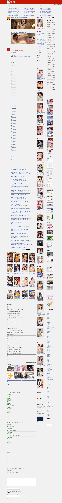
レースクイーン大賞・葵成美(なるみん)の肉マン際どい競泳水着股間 (41, 34)
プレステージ (48, 384)
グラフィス (48, 387)
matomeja (48, 206)
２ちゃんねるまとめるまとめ (50, 327)
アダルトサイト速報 (49, 328)
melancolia (48, 340)
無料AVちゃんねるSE (49, 290)
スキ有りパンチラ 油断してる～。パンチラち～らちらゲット (20, 216)
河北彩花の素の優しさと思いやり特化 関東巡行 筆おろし (41, 101)
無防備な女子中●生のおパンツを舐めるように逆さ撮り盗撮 (20, 170)
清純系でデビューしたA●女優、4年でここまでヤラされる (19, 172)
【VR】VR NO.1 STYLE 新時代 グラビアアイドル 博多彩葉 (32, 273)
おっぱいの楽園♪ (49, 367)
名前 (7, 487)
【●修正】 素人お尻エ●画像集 (15, 230)
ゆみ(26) (38, 263)
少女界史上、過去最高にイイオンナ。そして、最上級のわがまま (41, 135)
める (37, 246)
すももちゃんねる (49, 343)
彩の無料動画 (48, 366)
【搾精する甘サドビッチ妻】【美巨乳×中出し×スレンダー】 (41, 210)
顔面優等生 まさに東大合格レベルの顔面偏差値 (19, 17)
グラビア (39, 65)
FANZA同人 (48, 414)
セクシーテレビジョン (49, 355)
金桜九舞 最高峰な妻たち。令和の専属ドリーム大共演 (25, 273)
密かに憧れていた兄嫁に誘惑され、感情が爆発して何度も (32, 287)
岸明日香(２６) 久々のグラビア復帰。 (16, 191)
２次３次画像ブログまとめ (50, 321)
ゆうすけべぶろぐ (49, 278)
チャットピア (48, 404)
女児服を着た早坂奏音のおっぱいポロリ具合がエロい (41, 50)
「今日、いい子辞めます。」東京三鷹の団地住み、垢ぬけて (17, 273)
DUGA (47, 398)
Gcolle (47, 399)
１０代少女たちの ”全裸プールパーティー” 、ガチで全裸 (19, 186)
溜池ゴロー (48, 389)
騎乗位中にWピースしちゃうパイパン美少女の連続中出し (19, 234)
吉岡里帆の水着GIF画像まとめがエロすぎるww (18, 168)
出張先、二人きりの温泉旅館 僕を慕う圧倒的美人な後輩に (10, 262)
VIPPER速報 (48, 332)
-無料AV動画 (48, 373)
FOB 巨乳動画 (48, 380)
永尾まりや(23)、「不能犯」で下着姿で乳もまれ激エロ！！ (20, 229)
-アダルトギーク (49, 372)
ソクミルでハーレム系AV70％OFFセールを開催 (40, 48)
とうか (38, 221)
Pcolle (47, 400)
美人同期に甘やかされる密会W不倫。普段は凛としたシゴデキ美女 (41, 150)
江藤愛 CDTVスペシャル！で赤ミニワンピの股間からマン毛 (20, 236)
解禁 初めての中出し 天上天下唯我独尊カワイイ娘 (25, 262)
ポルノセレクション (49, 364)
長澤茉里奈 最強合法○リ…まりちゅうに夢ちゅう (18, 184)
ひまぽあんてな (48, 326)
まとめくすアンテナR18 (49, 329)
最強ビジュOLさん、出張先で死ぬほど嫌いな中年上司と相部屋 (41, 124)
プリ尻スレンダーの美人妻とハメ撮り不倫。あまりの (10, 287)
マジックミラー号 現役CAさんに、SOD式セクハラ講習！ (25, 299)
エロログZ (48, 342)
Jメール (47, 410)
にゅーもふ (48, 162)
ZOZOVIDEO (48, 376)
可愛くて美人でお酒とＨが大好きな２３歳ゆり (19, 32)
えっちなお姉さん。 (49, 228)
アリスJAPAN (48, 390)
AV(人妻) (39, 64)
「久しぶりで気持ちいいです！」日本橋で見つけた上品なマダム (41, 366)
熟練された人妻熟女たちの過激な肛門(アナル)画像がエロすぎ (20, 215)
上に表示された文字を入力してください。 (12, 494)
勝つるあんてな (48, 194)
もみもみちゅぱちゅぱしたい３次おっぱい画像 (18, 175)
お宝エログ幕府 (31, 501)
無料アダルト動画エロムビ (50, 379)
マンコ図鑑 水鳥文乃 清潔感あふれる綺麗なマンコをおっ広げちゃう (21, 241)
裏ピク (47, 351)
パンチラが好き (48, 341)
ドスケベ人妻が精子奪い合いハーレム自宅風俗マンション (41, 90)
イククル (48, 409)
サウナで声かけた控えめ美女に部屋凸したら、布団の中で (17, 287)
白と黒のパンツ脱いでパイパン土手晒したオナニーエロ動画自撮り (21, 176)
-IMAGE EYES (48, 381)
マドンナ (48, 391)
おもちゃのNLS (48, 415)
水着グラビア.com (49, 354)
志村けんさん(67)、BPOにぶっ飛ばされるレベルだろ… (19, 182)
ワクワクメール (48, 411)
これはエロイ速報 (49, 346)
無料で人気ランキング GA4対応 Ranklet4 (31, 362)
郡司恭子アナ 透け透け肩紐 (15, 204)
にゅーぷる (48, 312)
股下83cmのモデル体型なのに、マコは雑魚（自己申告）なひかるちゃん (41, 339)
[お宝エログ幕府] (12, 3)
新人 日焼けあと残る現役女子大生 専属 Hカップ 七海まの (10, 273)
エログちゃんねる (49, 365)
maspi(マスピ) (48, 345)
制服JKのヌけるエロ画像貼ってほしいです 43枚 (18, 179)
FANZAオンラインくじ (49, 413)
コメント (8, 477)
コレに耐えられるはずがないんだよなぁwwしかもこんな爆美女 (41, 162)
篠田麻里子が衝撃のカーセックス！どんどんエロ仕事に (19, 177)
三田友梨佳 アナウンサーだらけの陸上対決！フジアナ (19, 205)
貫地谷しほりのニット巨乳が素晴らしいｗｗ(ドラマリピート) (20, 208)
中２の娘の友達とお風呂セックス (16, 237)
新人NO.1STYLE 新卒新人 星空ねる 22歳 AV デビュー (41, 113)
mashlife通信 (48, 357)
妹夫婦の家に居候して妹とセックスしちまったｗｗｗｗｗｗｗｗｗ (21, 232)
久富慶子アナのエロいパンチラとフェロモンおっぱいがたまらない (21, 218)
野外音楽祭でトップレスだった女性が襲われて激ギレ (19, 194)
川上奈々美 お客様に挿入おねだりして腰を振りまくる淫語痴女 (20, 193)
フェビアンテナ (48, 200)
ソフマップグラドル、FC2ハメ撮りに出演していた (18, 169)
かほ (37, 229)
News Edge (48, 316)
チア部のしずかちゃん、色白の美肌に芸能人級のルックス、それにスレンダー (41, 278)
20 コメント (24, 249)
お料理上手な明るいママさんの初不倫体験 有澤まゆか (10, 299)
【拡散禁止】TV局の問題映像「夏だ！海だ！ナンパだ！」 (41, 290)
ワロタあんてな (48, 175)
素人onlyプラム (48, 386)
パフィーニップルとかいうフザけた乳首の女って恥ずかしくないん (21, 211)
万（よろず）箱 (48, 219)
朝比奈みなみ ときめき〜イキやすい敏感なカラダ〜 (19, 247)
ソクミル (14, 45)
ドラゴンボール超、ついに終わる (16, 207)
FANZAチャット (48, 403)
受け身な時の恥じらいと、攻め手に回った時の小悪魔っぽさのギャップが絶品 (41, 314)
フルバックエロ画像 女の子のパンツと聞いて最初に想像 (19, 202)
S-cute (47, 392)
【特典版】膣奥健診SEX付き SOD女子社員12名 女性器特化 (32, 299)
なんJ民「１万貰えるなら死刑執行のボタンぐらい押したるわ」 (20, 226)
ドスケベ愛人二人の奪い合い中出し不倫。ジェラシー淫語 (17, 262)
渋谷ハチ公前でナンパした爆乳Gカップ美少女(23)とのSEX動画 (21, 56)
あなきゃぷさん (48, 356)
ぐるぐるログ (48, 317)
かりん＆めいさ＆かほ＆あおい (41, 238)
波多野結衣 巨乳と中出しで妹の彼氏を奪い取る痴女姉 (19, 233)
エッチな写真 (48, 284)
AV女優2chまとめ (49, 339)
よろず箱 (48, 318)
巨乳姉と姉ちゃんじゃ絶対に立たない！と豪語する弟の (41, 326)
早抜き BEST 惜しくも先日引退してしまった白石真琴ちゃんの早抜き (21, 244)
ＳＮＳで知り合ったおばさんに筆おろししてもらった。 (19, 212)
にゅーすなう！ (48, 315)
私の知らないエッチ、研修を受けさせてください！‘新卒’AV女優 (41, 28)
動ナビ (47, 306)
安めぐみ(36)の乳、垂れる (15, 187)
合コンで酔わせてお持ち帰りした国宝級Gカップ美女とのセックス (21, 198)
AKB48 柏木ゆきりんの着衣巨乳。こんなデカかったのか (19, 239)
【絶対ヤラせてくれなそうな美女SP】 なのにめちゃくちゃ (41, 186)
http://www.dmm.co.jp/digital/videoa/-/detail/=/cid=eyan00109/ (19, 162)
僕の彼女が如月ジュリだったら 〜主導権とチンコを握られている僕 (21, 240)
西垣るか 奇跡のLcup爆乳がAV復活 (16, 200)
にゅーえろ (48, 181)
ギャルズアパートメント (50, 406)
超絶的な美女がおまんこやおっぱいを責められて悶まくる (20, 219)
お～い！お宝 (48, 353)
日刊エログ (48, 247)
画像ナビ (48, 234)
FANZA (14, 30)
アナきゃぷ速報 (48, 352)
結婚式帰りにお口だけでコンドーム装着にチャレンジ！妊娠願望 (41, 377)
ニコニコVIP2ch (48, 333)
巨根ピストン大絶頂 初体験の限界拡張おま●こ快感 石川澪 (32, 262)
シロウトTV (48, 397)
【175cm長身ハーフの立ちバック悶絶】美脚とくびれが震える (25, 287)
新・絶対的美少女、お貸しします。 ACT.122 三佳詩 (41, 198)
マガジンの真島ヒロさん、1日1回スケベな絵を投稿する (19, 201)
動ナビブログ (50, 306)
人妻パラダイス (48, 388)
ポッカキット (48, 256)
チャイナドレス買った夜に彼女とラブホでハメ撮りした (19, 214)
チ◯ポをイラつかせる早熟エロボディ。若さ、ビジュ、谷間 (41, 174)
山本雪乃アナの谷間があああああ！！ (16, 222)
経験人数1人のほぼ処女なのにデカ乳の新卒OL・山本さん (41, 46)
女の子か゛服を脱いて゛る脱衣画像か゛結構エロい (18, 180)
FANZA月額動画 (48, 395)
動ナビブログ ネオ (49, 350)
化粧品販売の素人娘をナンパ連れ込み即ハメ (17, 209)
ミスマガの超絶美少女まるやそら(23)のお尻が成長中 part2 (41, 43)
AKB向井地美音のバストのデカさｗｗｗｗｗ (17, 197)
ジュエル (48, 405)
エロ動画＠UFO (48, 370)
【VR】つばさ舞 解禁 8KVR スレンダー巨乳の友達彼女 (41, 79)
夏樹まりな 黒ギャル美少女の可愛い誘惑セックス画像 (19, 195)
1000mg (48, 262)
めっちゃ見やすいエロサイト (50, 347)
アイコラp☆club (49, 377)
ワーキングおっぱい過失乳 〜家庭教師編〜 (17, 243)
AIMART (38, 421)
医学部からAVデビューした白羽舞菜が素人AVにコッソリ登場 (41, 39)
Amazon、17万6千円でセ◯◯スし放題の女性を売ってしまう (20, 190)
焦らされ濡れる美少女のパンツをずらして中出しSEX (41, 302)
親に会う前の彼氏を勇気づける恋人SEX (17, 227)
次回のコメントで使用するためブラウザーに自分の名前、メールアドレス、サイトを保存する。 (19, 491)
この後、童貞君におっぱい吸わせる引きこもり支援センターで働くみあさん (41, 37)
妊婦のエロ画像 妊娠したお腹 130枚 (16, 183)
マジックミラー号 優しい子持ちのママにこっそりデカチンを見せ (17, 300)
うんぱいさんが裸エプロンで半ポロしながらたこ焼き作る (41, 45)
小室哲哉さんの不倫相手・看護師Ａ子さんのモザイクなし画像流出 (21, 173)
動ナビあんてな (48, 324)
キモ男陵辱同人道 (49, 344)
